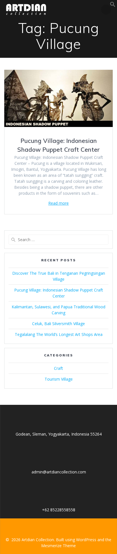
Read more (58, 203)
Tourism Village (59, 379)
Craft (58, 368)
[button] (113, 5)
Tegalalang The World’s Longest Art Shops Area (59, 334)
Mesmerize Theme (58, 545)
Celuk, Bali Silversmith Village (58, 323)
